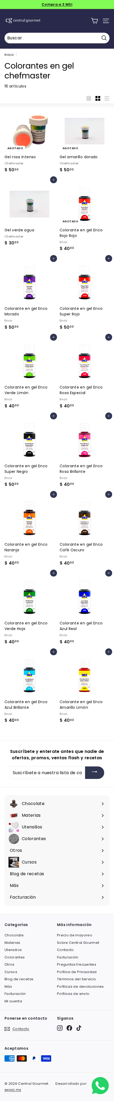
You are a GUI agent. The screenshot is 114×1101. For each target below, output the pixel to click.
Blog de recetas (19, 979)
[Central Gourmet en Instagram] (60, 1028)
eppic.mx (13, 1089)
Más (8, 986)
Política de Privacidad (77, 971)
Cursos (11, 971)
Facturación (15, 993)
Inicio (9, 55)
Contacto (65, 949)
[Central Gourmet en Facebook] (69, 1028)
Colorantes (15, 957)
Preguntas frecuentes (76, 964)
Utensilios (13, 949)
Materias (12, 942)
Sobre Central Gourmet (78, 942)
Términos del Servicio (76, 979)
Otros (10, 964)
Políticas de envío (73, 993)
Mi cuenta (13, 1001)
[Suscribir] (94, 772)
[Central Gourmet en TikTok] (79, 1028)
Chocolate (14, 935)
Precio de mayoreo (74, 935)
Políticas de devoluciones (80, 986)
